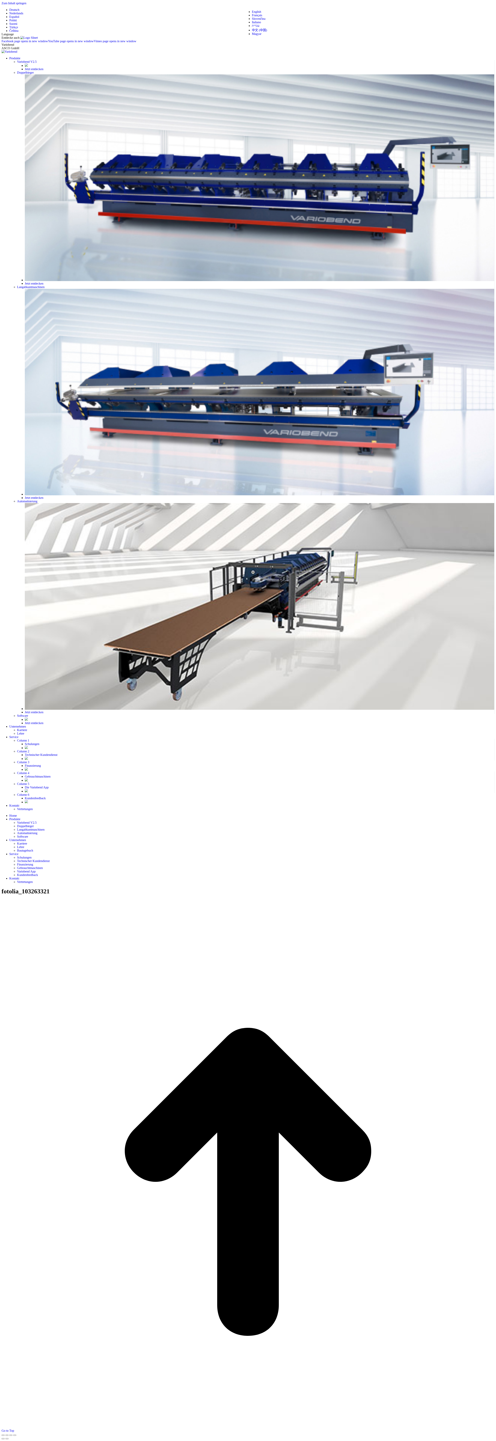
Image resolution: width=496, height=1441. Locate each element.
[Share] (7, 1435)
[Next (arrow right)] (7, 1438)
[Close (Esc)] (3, 1435)
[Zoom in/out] (14, 1435)
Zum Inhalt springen (14, 3)
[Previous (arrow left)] (3, 1438)
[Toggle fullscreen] (10, 1435)
